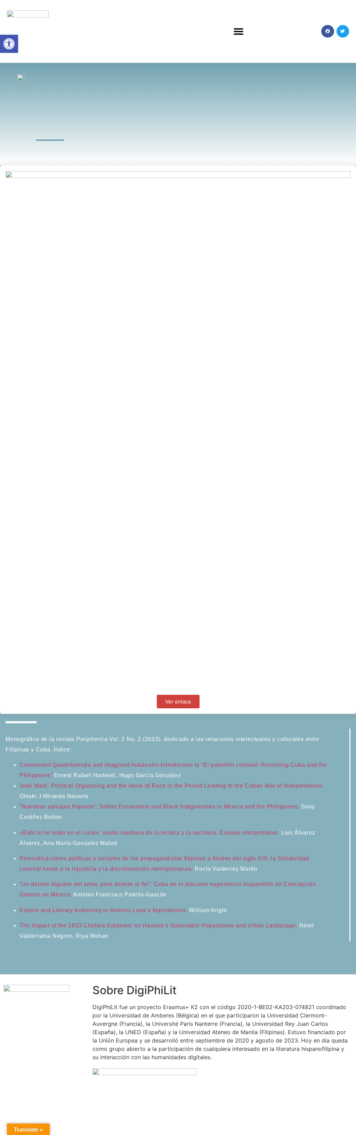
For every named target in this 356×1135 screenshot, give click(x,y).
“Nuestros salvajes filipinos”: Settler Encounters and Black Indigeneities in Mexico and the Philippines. (160, 807)
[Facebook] (327, 31)
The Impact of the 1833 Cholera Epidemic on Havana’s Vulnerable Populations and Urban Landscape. (159, 925)
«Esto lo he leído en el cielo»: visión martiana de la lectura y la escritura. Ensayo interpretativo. (149, 833)
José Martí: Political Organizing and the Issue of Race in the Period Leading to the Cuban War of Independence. (171, 786)
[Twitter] (343, 31)
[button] (238, 31)
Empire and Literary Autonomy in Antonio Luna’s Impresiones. (104, 910)
